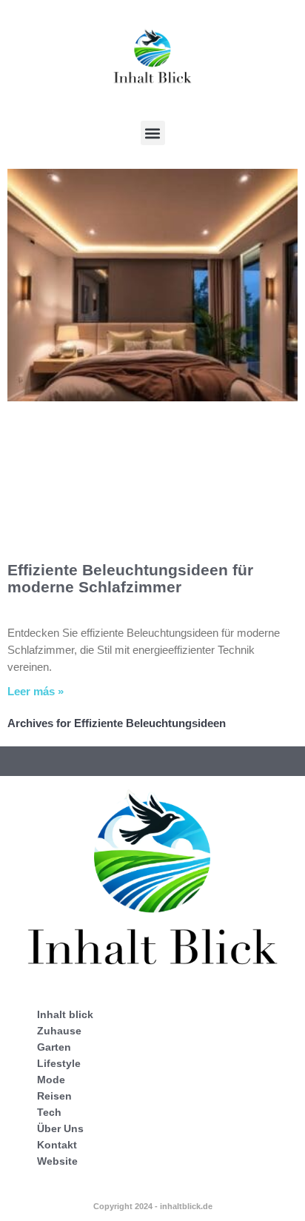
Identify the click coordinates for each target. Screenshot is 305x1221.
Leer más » (35, 691)
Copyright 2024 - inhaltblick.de (152, 1206)
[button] (153, 133)
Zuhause (59, 1031)
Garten (54, 1047)
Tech (49, 1112)
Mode (51, 1079)
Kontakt (57, 1145)
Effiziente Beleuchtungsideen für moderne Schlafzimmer (130, 578)
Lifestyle (59, 1063)
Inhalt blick (65, 1014)
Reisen (54, 1096)
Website (57, 1161)
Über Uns (60, 1128)
